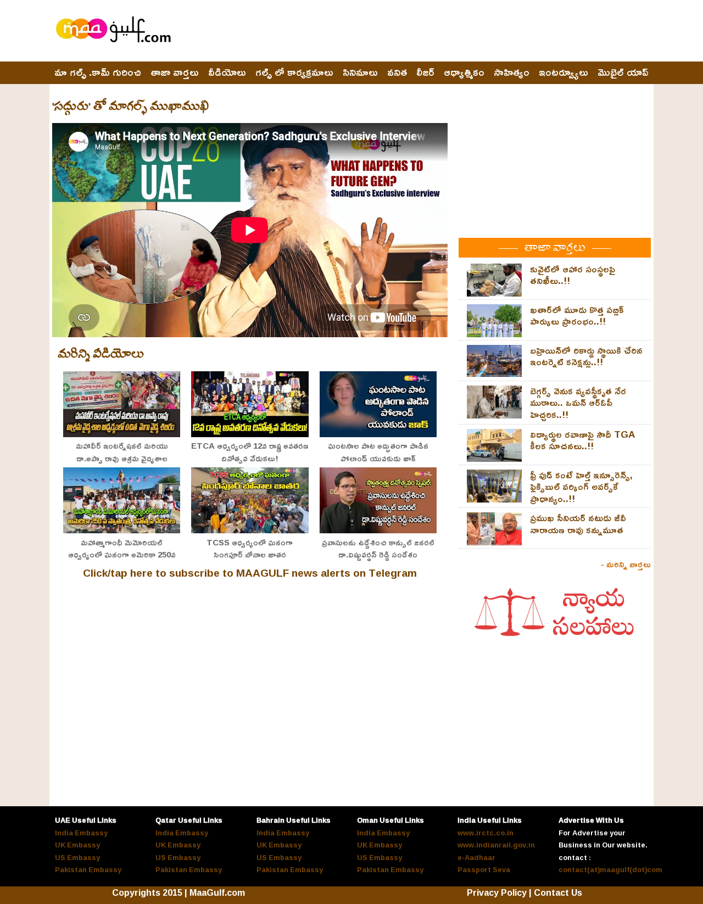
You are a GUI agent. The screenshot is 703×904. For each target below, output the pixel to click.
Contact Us (558, 892)
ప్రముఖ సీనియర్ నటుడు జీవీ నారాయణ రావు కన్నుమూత (578, 524)
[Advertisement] (451, 31)
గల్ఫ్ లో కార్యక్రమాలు (294, 72)
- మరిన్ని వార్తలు (626, 564)
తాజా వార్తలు (174, 72)
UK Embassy (77, 844)
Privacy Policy (497, 892)
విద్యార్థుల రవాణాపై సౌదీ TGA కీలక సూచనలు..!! (582, 440)
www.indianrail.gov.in (496, 844)
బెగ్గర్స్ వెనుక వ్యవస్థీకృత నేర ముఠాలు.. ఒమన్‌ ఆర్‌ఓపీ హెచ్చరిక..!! (578, 402)
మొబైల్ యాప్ (623, 72)
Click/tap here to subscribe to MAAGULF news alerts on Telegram (250, 573)
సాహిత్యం (511, 72)
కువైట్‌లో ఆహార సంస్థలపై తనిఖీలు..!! (572, 275)
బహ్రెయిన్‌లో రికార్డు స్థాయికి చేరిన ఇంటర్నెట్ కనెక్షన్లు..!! (586, 356)
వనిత (397, 72)
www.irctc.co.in (485, 832)
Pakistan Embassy (88, 869)
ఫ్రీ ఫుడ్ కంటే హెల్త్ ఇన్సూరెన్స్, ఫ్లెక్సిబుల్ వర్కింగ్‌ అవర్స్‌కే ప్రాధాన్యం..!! (581, 486)
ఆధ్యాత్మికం (464, 72)
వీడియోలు (227, 72)
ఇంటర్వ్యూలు (563, 72)
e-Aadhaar (476, 857)
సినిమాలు (360, 72)
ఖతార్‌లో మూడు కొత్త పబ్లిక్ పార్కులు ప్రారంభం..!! (577, 315)
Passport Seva (483, 869)
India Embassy (81, 832)
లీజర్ (425, 72)
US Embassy (77, 857)
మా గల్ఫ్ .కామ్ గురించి (97, 72)
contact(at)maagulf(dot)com (610, 869)
